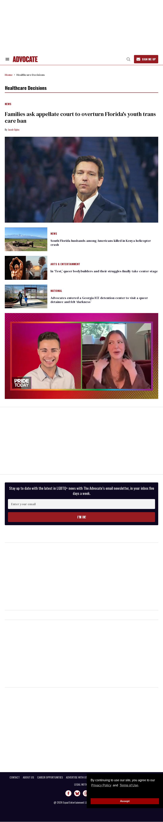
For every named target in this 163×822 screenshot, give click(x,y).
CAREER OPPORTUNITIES (50, 777)
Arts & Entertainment (65, 264)
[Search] (128, 59)
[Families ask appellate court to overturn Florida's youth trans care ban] (81, 180)
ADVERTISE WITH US (76, 777)
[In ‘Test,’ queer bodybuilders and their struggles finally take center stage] (26, 268)
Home (9, 75)
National (56, 291)
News (8, 104)
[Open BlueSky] (77, 793)
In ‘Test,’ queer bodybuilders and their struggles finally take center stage (104, 271)
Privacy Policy (101, 785)
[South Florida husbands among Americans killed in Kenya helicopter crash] (26, 239)
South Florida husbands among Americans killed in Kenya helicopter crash (100, 242)
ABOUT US (28, 777)
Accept (125, 801)
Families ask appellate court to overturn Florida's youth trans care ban (80, 117)
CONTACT (15, 777)
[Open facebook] (68, 793)
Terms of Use (129, 785)
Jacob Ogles (13, 129)
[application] (81, 356)
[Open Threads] (86, 793)
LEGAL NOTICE (81, 784)
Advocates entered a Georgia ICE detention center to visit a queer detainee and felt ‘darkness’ (99, 300)
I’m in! (81, 517)
